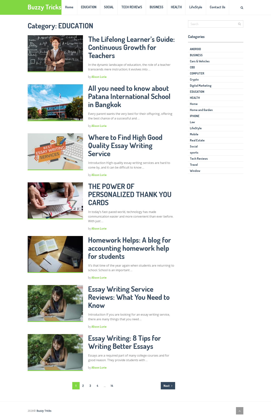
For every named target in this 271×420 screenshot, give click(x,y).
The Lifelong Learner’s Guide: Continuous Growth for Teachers (131, 47)
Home (69, 7)
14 (112, 386)
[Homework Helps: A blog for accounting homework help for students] (55, 254)
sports (194, 152)
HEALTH (176, 7)
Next (167, 386)
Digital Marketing (200, 85)
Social (194, 146)
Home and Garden (201, 110)
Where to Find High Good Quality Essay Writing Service (125, 145)
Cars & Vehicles (200, 61)
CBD (192, 67)
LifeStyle (195, 7)
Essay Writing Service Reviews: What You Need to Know (129, 297)
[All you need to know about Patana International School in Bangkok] (55, 102)
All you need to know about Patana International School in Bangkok (129, 96)
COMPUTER (197, 73)
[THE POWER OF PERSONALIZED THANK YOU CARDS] (55, 200)
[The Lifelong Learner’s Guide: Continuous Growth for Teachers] (55, 53)
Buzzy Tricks (44, 7)
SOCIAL (109, 7)
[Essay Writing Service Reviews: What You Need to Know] (55, 303)
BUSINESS (156, 7)
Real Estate (197, 140)
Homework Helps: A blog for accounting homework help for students (129, 248)
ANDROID (195, 49)
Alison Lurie (99, 77)
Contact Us (217, 7)
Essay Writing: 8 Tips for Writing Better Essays (124, 341)
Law (192, 122)
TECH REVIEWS (131, 7)
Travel (194, 164)
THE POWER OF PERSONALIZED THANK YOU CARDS (129, 194)
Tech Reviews (199, 158)
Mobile (194, 134)
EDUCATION (88, 7)
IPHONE (194, 116)
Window (195, 171)
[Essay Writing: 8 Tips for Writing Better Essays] (55, 352)
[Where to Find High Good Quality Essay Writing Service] (55, 151)
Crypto (194, 79)
